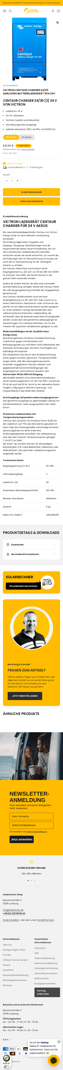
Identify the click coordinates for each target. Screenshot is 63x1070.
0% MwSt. (27, 137)
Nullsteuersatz (41, 978)
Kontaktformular (45, 920)
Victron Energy (10, 85)
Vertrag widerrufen (43, 992)
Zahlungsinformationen (46, 968)
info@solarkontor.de (13, 910)
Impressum (40, 948)
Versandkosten (28, 149)
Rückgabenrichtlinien (45, 983)
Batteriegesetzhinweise (15, 980)
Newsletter (8, 970)
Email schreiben (11, 920)
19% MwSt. (11, 137)
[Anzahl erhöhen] (17, 181)
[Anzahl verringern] (6, 181)
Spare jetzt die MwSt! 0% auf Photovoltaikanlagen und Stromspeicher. (31, 3)
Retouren (7, 985)
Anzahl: (6, 174)
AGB (36, 953)
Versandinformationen (46, 973)
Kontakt (7, 954)
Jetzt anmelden (21, 839)
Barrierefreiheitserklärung (16, 975)
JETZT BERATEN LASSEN (25, 695)
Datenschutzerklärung (45, 963)
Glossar (6, 965)
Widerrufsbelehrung (44, 958)
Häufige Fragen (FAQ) (14, 949)
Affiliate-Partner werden (15, 960)
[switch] (6, 1067)
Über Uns (7, 944)
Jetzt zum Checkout (31, 201)
